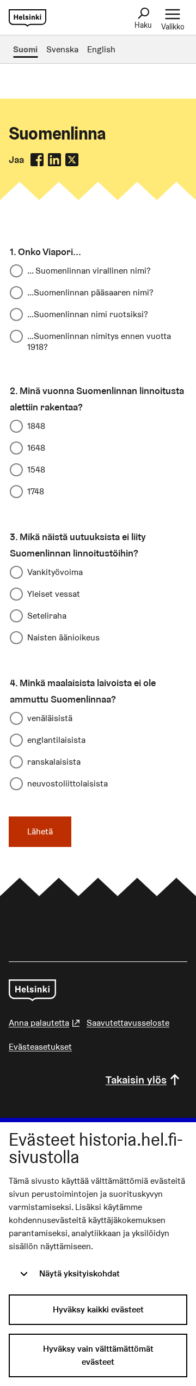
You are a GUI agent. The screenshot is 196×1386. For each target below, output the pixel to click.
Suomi (25, 49)
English (101, 49)
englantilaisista (56, 740)
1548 (36, 469)
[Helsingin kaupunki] (32, 990)
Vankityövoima (55, 572)
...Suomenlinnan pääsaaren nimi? (90, 292)
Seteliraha (46, 615)
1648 (36, 447)
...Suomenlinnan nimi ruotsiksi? (87, 314)
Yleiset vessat (53, 594)
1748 (35, 491)
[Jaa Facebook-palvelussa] (37, 159)
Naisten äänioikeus (63, 637)
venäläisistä (49, 718)
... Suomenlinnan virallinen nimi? (89, 270)
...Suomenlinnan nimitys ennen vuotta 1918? (99, 341)
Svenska (62, 49)
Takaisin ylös (136, 1080)
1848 (36, 426)
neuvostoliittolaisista (67, 783)
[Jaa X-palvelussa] (72, 159)
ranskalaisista (54, 761)
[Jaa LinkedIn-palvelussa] (54, 159)
